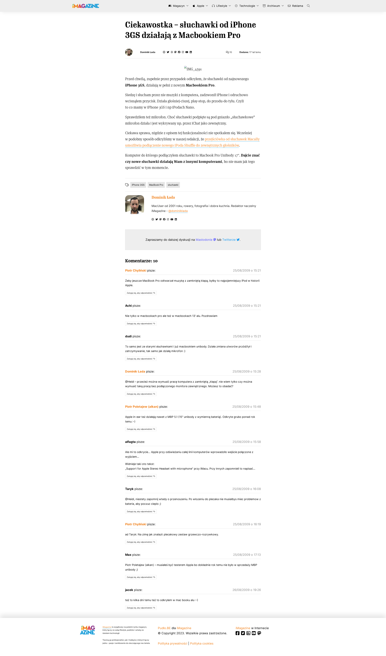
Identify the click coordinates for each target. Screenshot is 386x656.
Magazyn (178, 5)
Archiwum (273, 5)
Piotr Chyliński (135, 270)
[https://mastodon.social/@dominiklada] (175, 52)
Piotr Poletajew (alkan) (141, 406)
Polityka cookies (201, 643)
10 (230, 52)
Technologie (247, 5)
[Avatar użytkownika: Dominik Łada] (134, 204)
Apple (200, 5)
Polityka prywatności (172, 643)
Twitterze (229, 240)
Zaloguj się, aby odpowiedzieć (139, 293)
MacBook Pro (156, 184)
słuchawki (173, 184)
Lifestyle (221, 5)
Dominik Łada (147, 52)
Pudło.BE (164, 628)
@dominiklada (178, 211)
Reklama (297, 5)
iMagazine (107, 627)
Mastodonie (204, 240)
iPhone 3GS (138, 184)
